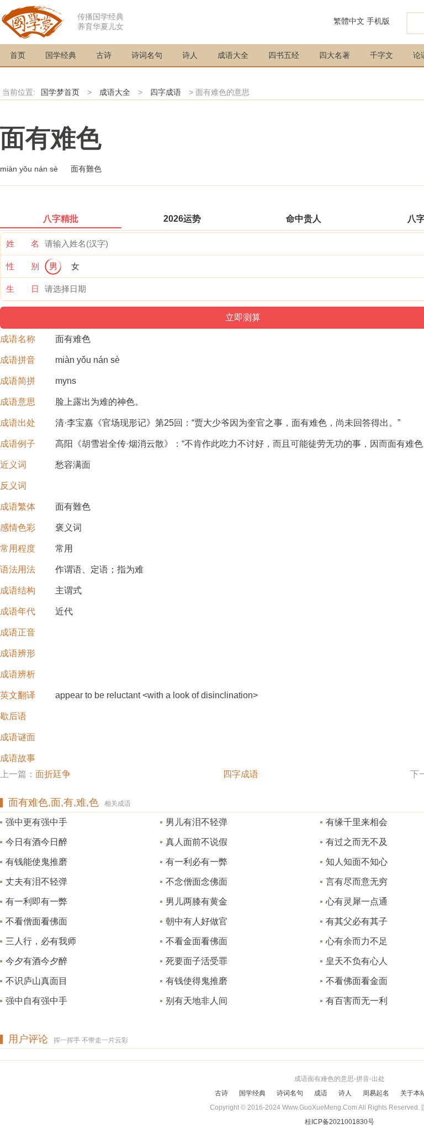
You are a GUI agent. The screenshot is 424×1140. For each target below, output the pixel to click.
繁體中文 (348, 21)
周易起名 (376, 1093)
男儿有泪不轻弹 (196, 822)
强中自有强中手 (36, 1000)
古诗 (104, 55)
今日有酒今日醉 (36, 842)
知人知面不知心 (357, 861)
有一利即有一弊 (36, 901)
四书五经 (283, 55)
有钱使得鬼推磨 (196, 981)
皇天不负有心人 (357, 961)
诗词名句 (146, 55)
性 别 (22, 266)
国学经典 (60, 55)
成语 (320, 1093)
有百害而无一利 (357, 1000)
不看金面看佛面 (196, 941)
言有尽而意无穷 (357, 881)
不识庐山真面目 (36, 981)
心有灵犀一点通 (357, 901)
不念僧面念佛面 (196, 881)
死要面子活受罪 (196, 961)
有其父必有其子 (357, 921)
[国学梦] (33, 21)
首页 (17, 55)
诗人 (190, 55)
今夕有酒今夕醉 (36, 961)
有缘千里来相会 (357, 822)
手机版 (378, 21)
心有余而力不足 (357, 941)
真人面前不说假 (196, 842)
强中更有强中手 (36, 822)
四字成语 (165, 92)
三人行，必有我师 (41, 941)
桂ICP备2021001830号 (339, 1122)
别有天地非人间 (196, 1000)
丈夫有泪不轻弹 (36, 881)
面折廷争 (53, 774)
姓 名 (22, 243)
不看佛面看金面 (357, 981)
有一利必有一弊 (196, 861)
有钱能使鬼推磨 (36, 861)
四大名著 (334, 55)
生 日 (22, 288)
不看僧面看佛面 (36, 921)
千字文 (381, 55)
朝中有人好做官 (196, 921)
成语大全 (233, 55)
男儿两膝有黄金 (196, 901)
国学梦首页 (60, 92)
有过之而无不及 (357, 842)
